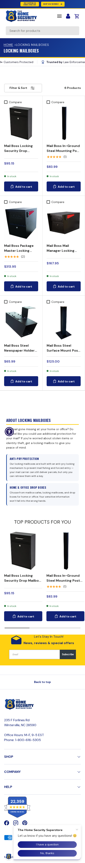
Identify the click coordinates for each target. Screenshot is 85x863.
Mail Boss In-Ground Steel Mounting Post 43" (63, 151)
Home (8, 45)
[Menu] (59, 16)
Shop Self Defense (51, 4)
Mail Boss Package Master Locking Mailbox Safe (19, 251)
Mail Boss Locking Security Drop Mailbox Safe (18, 151)
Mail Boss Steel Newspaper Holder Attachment (19, 350)
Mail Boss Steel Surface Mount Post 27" (63, 350)
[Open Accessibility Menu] (9, 431)
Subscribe (68, 654)
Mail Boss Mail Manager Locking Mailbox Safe (60, 251)
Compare (15, 102)
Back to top (42, 682)
